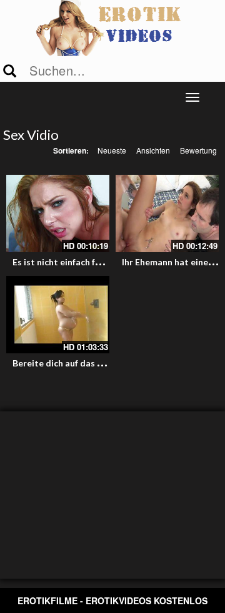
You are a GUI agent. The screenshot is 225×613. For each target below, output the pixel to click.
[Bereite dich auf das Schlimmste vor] (57, 314)
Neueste (112, 150)
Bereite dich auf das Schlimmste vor (86, 363)
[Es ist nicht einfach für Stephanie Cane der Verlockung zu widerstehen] (57, 213)
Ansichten (153, 150)
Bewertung (198, 150)
